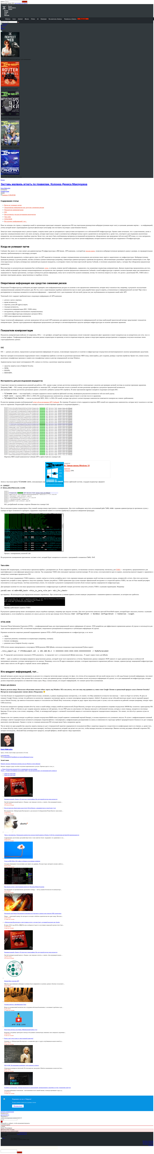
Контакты (150, 1145)
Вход (152, 2)
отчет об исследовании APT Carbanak (46, 402)
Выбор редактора (19, 757)
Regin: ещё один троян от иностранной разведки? (18, 1038)
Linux (14, 19)
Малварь (26, 757)
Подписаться (18, 1106)
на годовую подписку (21, 3)
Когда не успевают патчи (13, 205)
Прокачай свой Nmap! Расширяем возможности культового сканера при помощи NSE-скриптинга (32, 913)
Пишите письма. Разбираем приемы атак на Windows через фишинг (20, 763)
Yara (12, 757)
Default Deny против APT (11, 981)
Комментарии (5, 191)
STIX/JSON (8, 219)
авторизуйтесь (5, 1115)
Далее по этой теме (10, 773)
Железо (27, 19)
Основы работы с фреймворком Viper (15, 1004)
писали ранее (90, 251)
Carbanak (6, 757)
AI (37, 19)
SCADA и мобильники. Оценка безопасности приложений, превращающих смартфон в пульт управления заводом (37, 1087)
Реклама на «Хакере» (70, 19)
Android (20, 19)
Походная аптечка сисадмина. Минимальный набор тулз (20, 1029)
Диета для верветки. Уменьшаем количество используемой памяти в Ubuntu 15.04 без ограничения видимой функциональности (41, 835)
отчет (46, 268)
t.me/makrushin (5, 755)
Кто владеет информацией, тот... (15, 221)
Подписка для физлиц (148, 1141)
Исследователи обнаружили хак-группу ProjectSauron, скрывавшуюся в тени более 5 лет (30, 808)
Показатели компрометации (13, 210)
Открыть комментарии (7, 1111)
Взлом (3, 180)
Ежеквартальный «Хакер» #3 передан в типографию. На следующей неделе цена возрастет (30, 799)
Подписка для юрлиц (148, 1142)
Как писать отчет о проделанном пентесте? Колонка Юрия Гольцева (24, 886)
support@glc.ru (23, 1132)
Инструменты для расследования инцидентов (20, 214)
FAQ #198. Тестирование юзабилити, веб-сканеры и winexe (21, 1065)
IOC (5, 212)
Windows (7, 19)
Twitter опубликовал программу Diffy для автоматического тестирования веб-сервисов (29, 770)
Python (33, 19)
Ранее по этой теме (9, 775)
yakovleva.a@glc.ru (22, 1134)
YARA (118, 569)
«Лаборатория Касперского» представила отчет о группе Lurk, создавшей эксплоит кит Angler (32, 922)
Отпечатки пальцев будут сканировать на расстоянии (19, 769)
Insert (19, 1152)
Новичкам (44, 19)
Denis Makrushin (5, 188)
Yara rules (7, 217)
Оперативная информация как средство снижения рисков (24, 207)
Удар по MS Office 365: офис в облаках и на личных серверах (22, 861)
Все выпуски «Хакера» (55, 19)
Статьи (31, 757)
